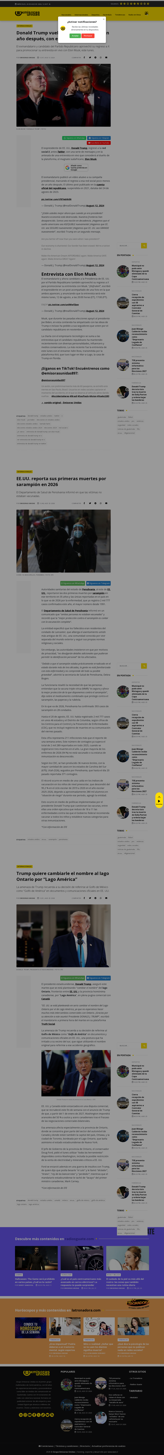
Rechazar (88, 36)
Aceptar (75, 36)
